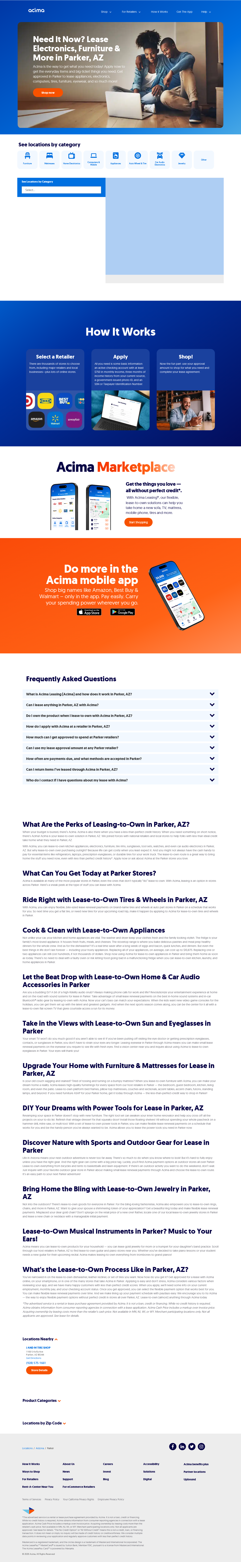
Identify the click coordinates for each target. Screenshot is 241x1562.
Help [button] (204, 11)
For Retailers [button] (129, 11)
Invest (107, 1471)
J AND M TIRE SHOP (38, 1347)
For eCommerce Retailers (79, 1487)
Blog (106, 1479)
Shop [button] (104, 11)
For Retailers (30, 1479)
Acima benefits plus (196, 1464)
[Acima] (28, 1510)
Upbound (190, 1479)
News (66, 1471)
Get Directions (33, 1358)
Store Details (39, 1370)
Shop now (48, 93)
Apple (91, 612)
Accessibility (151, 1464)
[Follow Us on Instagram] (199, 1449)
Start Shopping (138, 522)
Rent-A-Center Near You (37, 1487)
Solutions (149, 1471)
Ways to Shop (31, 1471)
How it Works (159, 11)
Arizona (40, 1448)
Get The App (184, 11)
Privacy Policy (52, 1499)
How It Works (31, 1464)
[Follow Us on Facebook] (171, 1449)
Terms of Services (31, 1499)
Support (68, 1479)
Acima (36, 11)
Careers (108, 1464)
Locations (27, 1448)
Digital (147, 1479)
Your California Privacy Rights (78, 1499)
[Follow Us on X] (190, 1449)
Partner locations (195, 1472)
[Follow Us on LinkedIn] (180, 1449)
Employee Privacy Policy (111, 1499)
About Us (68, 1464)
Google (124, 612)
